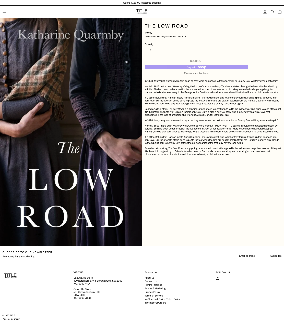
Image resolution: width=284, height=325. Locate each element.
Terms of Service (154, 295)
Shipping (161, 36)
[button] (272, 12)
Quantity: (149, 44)
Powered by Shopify (11, 319)
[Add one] (156, 50)
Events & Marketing (155, 288)
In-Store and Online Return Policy (162, 299)
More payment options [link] (196, 73)
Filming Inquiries (153, 285)
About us (149, 277)
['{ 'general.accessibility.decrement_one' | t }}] (145, 50)
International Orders (155, 302)
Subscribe (276, 256)
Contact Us (151, 281)
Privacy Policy (152, 292)
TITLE (13, 315)
